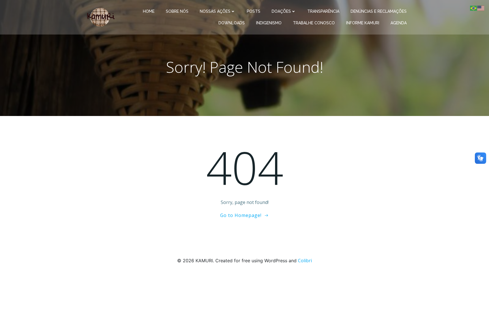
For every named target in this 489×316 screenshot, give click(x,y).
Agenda (399, 23)
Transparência (323, 11)
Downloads (231, 23)
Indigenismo (269, 23)
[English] (481, 8)
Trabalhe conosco (314, 23)
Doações (281, 11)
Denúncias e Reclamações (379, 11)
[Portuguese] (473, 8)
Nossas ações (215, 11)
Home (149, 11)
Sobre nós (177, 11)
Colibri (305, 260)
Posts (253, 11)
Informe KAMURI (362, 23)
